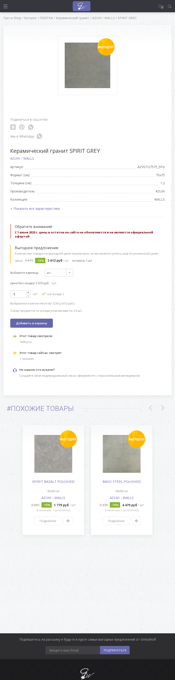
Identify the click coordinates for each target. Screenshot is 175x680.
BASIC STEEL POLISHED (122, 481)
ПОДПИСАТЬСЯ (115, 650)
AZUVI (15, 158)
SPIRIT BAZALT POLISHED (53, 481)
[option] (53, 480)
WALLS (28, 158)
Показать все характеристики (36, 208)
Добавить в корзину (31, 323)
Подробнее (48, 521)
